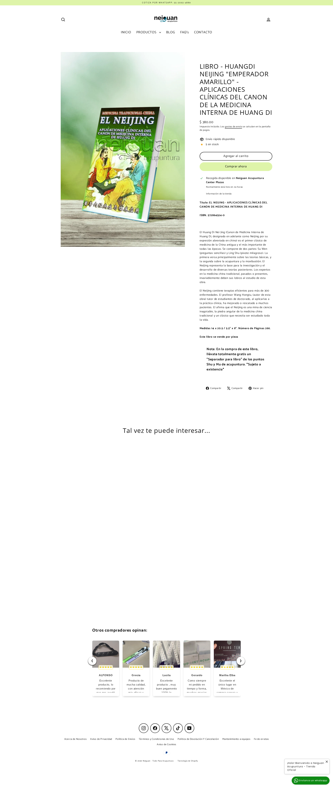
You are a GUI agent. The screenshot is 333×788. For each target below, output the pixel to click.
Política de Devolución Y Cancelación (198, 739)
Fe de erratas (261, 739)
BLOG (170, 32)
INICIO (126, 32)
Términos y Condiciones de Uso (156, 739)
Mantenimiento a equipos (236, 739)
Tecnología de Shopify (188, 761)
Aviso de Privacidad (101, 739)
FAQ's (184, 32)
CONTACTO (203, 32)
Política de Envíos (125, 739)
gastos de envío (233, 127)
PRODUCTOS (146, 32)
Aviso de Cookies (166, 745)
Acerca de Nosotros (75, 739)
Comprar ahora (236, 166)
